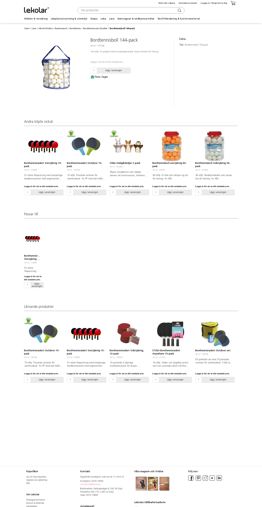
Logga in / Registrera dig (214, 3)
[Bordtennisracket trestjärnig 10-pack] (43, 146)
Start (27, 28)
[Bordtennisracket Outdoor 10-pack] (86, 146)
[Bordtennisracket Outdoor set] (214, 333)
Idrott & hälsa (46, 28)
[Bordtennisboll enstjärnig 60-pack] (171, 146)
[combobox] (130, 10)
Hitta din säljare (166, 3)
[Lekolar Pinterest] (198, 480)
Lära (34, 28)
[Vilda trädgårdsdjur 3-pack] (129, 146)
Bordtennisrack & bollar (95, 28)
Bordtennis (75, 28)
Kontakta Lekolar (188, 3)
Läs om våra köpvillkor (36, 477)
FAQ (28, 483)
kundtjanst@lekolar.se (90, 484)
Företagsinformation (35, 500)
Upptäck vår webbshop (36, 480)
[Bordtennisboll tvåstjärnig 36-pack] (214, 146)
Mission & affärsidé (35, 503)
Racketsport (61, 28)
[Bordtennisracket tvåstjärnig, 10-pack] (129, 333)
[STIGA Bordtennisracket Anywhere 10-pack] (171, 333)
